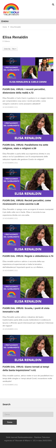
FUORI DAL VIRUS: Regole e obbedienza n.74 (28, 256)
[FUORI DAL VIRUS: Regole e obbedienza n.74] (28, 238)
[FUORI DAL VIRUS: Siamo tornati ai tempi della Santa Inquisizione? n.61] (28, 349)
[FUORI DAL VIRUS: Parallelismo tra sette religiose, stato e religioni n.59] (28, 127)
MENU (6, 21)
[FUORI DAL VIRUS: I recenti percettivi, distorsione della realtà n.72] (28, 71)
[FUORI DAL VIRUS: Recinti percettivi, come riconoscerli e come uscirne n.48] (28, 183)
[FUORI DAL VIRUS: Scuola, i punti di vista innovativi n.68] (28, 290)
